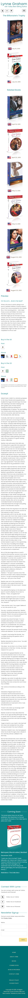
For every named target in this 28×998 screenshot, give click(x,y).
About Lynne (14, 957)
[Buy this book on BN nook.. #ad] (11, 380)
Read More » (4, 872)
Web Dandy (21, 993)
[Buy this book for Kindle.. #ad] (3, 356)
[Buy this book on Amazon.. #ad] (3, 347)
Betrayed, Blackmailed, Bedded (14, 852)
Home (14, 952)
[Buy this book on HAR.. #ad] (7, 380)
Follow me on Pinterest (13, 906)
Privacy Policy (8, 918)
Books (14, 961)
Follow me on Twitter (12, 897)
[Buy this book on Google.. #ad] (20, 356)
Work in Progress (14, 970)
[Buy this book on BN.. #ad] (7, 371)
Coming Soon (14, 965)
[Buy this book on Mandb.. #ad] (7, 356)
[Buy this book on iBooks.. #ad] (16, 356)
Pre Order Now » (15, 872)
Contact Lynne (14, 974)
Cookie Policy (14, 983)
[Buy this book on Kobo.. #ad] (11, 356)
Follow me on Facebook (13, 902)
